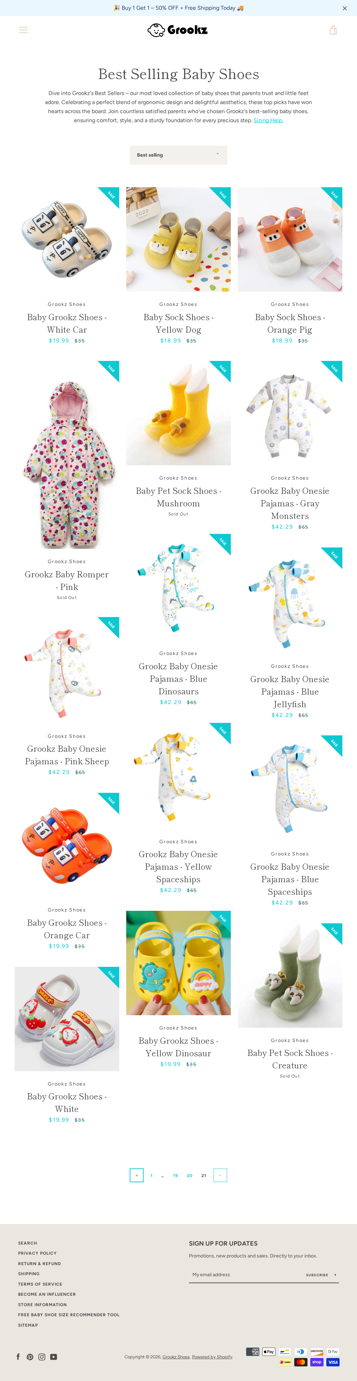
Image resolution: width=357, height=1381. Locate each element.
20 (190, 1175)
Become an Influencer (47, 1294)
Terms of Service (40, 1284)
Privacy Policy (37, 1253)
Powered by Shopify (212, 1356)
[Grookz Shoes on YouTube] (53, 1356)
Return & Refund (39, 1263)
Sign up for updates (223, 1243)
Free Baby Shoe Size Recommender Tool (69, 1314)
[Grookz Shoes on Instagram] (41, 1356)
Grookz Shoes (176, 1356)
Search (27, 1243)
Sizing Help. (268, 120)
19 (175, 1175)
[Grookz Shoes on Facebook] (18, 1356)
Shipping (29, 1273)
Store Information (42, 1304)
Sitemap (28, 1325)
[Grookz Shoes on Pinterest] (29, 1356)
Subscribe (318, 1275)
